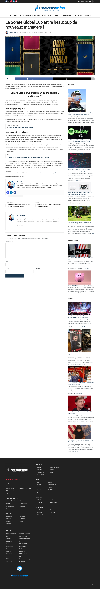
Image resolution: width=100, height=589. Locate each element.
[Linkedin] (11, 192)
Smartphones (53, 500)
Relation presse (23, 554)
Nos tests (78, 15)
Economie (9, 516)
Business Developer (24, 533)
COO (20, 541)
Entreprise (21, 486)
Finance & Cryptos (39, 15)
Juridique (52, 512)
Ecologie (22, 516)
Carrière (39, 510)
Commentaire (9, 241)
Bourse (8, 503)
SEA (7, 556)
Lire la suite (76, 123)
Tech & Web (13, 15)
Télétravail (40, 515)
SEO (7, 559)
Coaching (8, 538)
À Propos (60, 584)
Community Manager (24, 538)
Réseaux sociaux (10, 491)
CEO (7, 536)
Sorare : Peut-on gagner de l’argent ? (22, 127)
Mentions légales (91, 584)
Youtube (50, 490)
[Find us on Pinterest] (16, 1)
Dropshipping (22, 546)
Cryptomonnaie (10, 506)
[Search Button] (94, 1)
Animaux (39, 467)
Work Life (39, 507)
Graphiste (21, 549)
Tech (7, 483)
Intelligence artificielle (25, 488)
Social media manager (25, 559)
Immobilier (23, 506)
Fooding (52, 469)
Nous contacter (81, 1)
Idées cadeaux (54, 502)
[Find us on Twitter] (9, 1)
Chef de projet (23, 536)
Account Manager (11, 533)
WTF (38, 492)
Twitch (50, 487)
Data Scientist (23, 543)
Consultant (9, 541)
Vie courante (40, 474)
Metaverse (22, 491)
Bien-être (39, 469)
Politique (22, 518)
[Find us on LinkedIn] (14, 1)
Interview (8, 518)
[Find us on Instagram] (11, 1)
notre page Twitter (54, 173)
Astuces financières (11, 501)
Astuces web (10, 486)
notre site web (41, 173)
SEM (20, 556)
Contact (65, 584)
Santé (21, 521)
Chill (38, 479)
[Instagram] (7, 192)
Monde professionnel (25, 15)
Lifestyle (57, 15)
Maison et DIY (40, 472)
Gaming (50, 482)
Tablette (39, 502)
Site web (38, 268)
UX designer (22, 561)
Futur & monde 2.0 (11, 488)
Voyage (39, 490)
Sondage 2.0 (87, 15)
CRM (7, 543)
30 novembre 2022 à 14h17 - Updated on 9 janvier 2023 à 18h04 (33, 32)
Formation (9, 549)
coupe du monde (13, 196)
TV (37, 487)
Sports (51, 472)
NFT (50, 32)
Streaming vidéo (52, 484)
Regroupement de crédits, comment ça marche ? (80, 285)
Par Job (8, 530)
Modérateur (22, 551)
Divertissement (67, 15)
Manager (8, 551)
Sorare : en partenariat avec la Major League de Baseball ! (29, 157)
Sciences (8, 523)
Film (38, 482)
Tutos (8, 493)
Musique (39, 484)
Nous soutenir (88, 1)
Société (50, 15)
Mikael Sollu (13, 32)
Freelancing (53, 510)
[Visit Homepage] (50, 8)
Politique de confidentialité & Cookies (76, 584)
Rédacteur (9, 554)
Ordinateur (39, 500)
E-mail (7, 268)
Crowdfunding (24, 503)
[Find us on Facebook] (6, 1)
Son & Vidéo (9, 561)
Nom (6, 261)
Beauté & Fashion (54, 467)
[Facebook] (15, 192)
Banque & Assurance (25, 501)
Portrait (8, 521)
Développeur (9, 546)
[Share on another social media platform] (93, 78)
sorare (20, 196)
